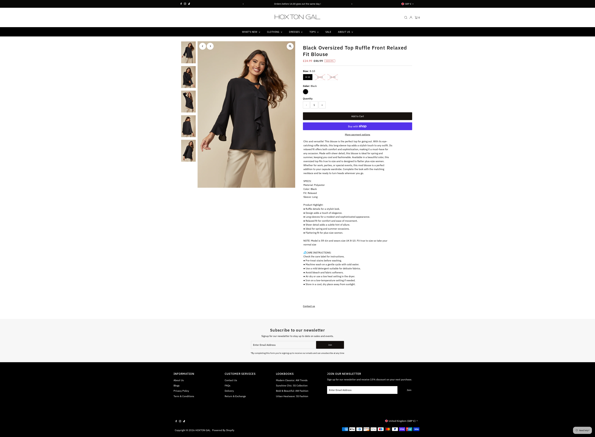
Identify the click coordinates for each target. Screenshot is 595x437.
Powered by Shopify (223, 430)
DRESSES (294, 31)
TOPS (312, 31)
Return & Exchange (235, 396)
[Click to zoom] (290, 46)
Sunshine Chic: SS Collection (292, 385)
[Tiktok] (189, 4)
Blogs (177, 385)
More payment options (357, 134)
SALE (328, 31)
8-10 (307, 77)
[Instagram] (185, 4)
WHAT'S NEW (250, 31)
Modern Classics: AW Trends (292, 380)
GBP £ (408, 3)
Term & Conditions (184, 396)
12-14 (321, 77)
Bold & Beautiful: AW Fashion (292, 390)
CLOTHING (273, 31)
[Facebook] (181, 4)
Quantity (308, 98)
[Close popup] (325, 114)
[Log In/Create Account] (411, 17)
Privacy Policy (181, 390)
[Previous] (243, 3)
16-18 (334, 77)
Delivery (229, 390)
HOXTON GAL (202, 430)
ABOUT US (344, 31)
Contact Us (231, 380)
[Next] (351, 3)
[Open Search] (405, 17)
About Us (179, 380)
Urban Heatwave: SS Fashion (292, 396)
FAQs (227, 385)
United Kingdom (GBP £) (402, 420)
